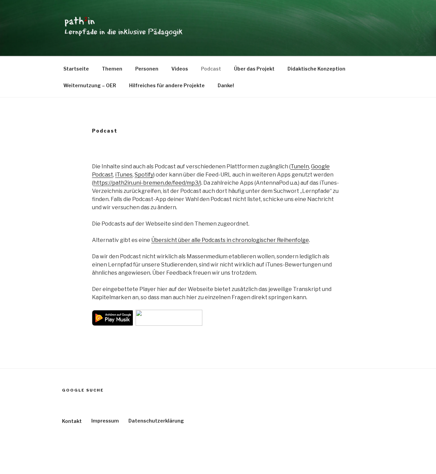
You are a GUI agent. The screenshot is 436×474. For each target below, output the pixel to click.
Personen (146, 69)
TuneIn (300, 166)
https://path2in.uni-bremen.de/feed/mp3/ (146, 183)
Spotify (144, 174)
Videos (179, 69)
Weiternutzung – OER (89, 85)
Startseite (76, 69)
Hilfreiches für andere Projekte (167, 85)
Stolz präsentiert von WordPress (99, 458)
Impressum (105, 421)
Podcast (211, 69)
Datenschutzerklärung (156, 421)
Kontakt (72, 421)
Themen (112, 69)
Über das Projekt (254, 69)
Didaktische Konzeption (316, 69)
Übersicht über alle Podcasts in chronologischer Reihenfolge (230, 240)
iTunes (124, 174)
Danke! (226, 85)
